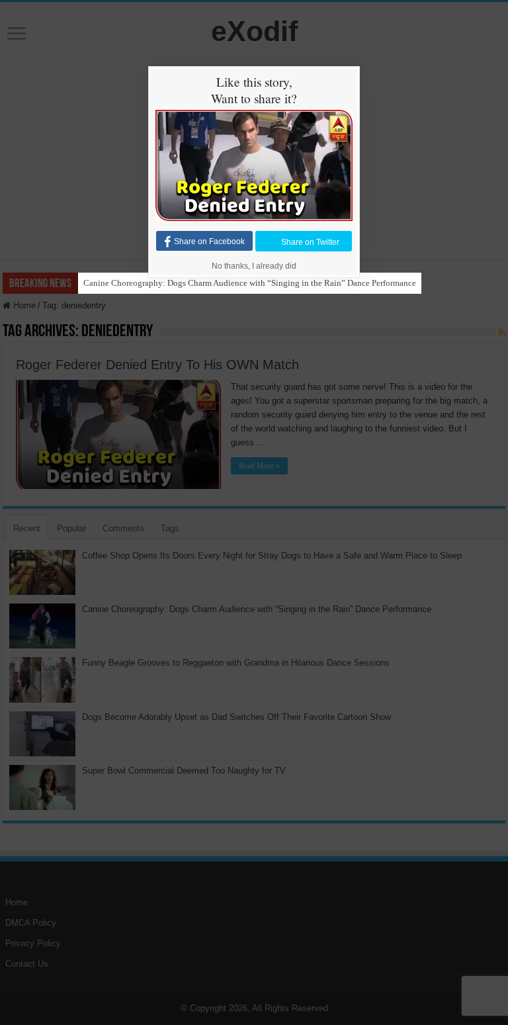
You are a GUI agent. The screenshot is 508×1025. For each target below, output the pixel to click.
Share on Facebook (209, 241)
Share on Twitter (310, 241)
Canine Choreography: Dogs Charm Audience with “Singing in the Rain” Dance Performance (249, 283)
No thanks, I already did (254, 266)
